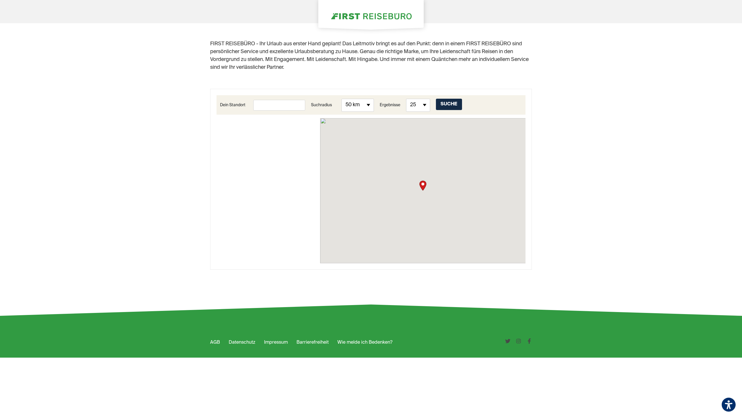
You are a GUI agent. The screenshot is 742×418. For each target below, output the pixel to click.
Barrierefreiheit (313, 342)
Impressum (276, 342)
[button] (422, 186)
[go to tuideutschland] (510, 342)
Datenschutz (242, 342)
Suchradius (321, 105)
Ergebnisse (390, 105)
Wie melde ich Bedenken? (364, 342)
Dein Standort (232, 105)
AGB (215, 342)
